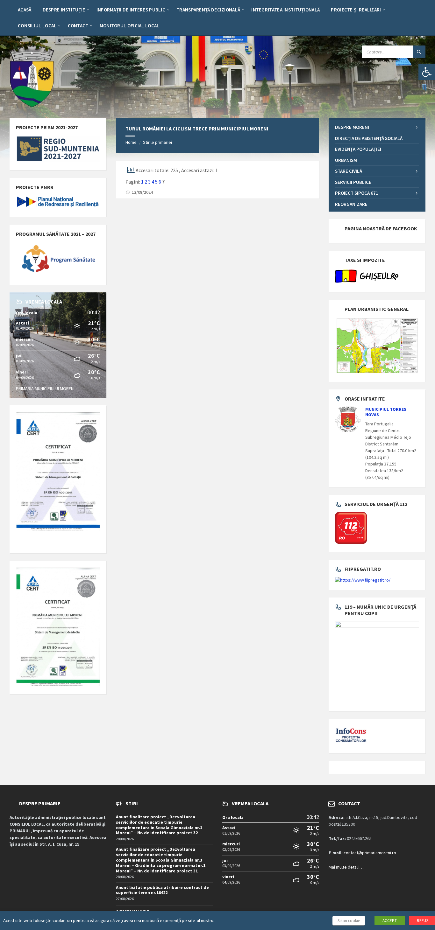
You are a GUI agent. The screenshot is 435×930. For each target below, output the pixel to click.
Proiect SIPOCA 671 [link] (356, 193)
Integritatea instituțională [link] (285, 10)
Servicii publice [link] (353, 182)
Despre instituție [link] (64, 10)
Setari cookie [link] (349, 920)
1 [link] (142, 181)
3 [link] (149, 181)
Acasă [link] (25, 10)
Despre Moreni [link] (352, 127)
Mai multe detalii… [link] (346, 867)
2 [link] (146, 181)
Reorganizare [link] (351, 204)
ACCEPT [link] (389, 920)
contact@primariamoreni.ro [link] (370, 853)
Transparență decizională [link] (208, 10)
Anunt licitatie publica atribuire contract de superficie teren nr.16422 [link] (162, 890)
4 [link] (153, 181)
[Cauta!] (419, 51)
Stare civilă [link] (348, 171)
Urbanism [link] (346, 160)
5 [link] (156, 181)
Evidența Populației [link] (358, 149)
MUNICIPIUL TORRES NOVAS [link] (385, 411)
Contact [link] (78, 26)
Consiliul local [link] (37, 26)
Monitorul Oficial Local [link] (130, 26)
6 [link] (160, 181)
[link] (426, 72)
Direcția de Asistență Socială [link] (369, 138)
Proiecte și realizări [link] (356, 10)
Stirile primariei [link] (157, 142)
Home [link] (131, 142)
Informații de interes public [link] (130, 10)
